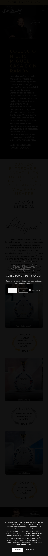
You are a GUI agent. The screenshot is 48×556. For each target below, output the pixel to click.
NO (23, 290)
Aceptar (17, 550)
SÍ (12, 290)
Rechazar (30, 550)
